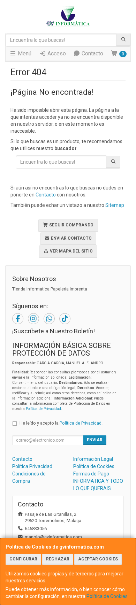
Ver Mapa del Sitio (71, 251)
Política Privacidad (32, 466)
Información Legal (93, 459)
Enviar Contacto (71, 238)
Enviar (95, 439)
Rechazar (57, 559)
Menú (23, 53)
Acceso (56, 53)
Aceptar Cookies (98, 559)
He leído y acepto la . (61, 423)
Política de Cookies (107, 596)
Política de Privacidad (43, 409)
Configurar (23, 559)
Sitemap (114, 205)
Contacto (91, 53)
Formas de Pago (91, 473)
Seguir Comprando (70, 225)
